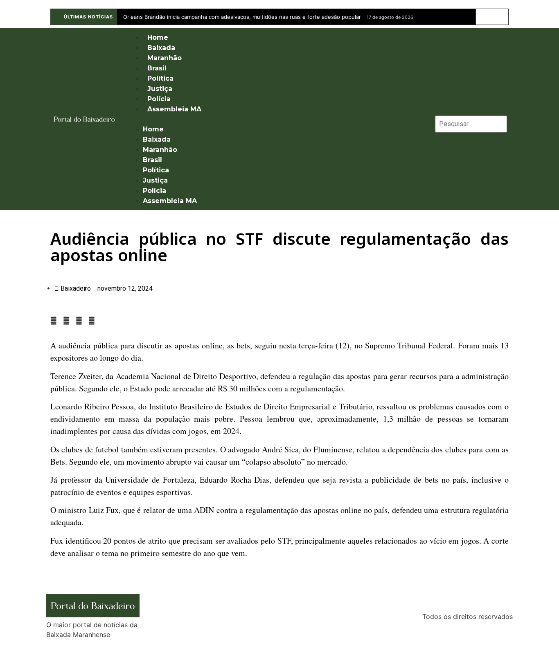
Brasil (157, 68)
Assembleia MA (174, 109)
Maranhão (164, 58)
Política (160, 78)
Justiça (159, 89)
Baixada (161, 48)
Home (157, 37)
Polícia (159, 99)
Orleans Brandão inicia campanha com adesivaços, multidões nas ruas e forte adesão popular (242, 17)
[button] (276, 119)
